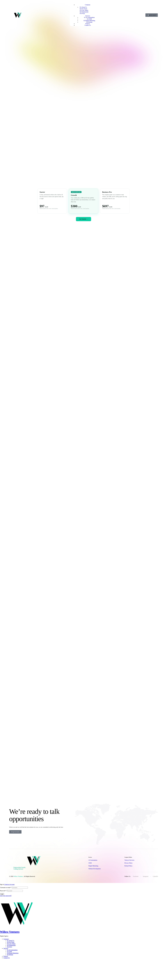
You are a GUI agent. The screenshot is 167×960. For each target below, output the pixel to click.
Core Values (11, 943)
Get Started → (83, 219)
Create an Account (9, 884)
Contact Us (6, 958)
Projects (5, 956)
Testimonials (11, 945)
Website (10, 954)
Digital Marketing (12, 953)
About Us (10, 940)
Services (5, 948)
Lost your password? (5, 895)
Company (6, 939)
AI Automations (12, 950)
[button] (151, 15)
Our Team (10, 942)
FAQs (9, 947)
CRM (9, 951)
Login (2, 894)
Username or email (5, 887)
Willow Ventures (18, 876)
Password (3, 890)
